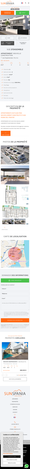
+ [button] (2, 242)
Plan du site (23, 443)
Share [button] (8, 37)
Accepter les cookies (12, 456)
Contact (24, 12)
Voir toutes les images (9, 43)
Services (15, 407)
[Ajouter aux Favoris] (28, 17)
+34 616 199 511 (15, 424)
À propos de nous (15, 404)
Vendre (15, 409)
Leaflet (9, 266)
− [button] (2, 244)
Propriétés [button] (15, 401)
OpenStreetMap (17, 266)
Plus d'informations (8, 453)
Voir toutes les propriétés (15, 379)
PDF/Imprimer (24, 37)
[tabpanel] (15, 357)
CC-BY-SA (27, 266)
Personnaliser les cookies (12, 459)
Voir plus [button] (5, 229)
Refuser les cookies (12, 463)
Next (28, 25)
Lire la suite (6, 135)
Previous (1, 25)
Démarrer (15, 399)
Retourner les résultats (23, 43)
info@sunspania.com (15, 429)
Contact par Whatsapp (16, 280)
